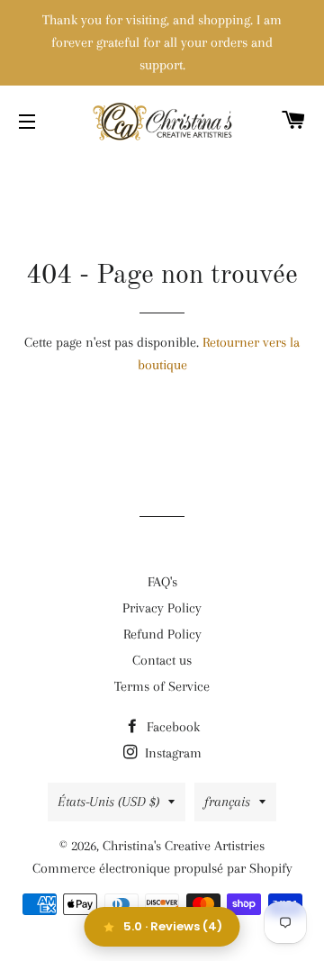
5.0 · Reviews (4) (172, 926)
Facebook (171, 727)
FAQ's (162, 582)
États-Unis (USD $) (108, 801)
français (227, 801)
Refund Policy (162, 634)
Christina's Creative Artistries (184, 846)
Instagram (171, 753)
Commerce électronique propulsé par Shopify (162, 868)
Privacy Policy (162, 608)
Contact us (162, 660)
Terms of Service (162, 686)
